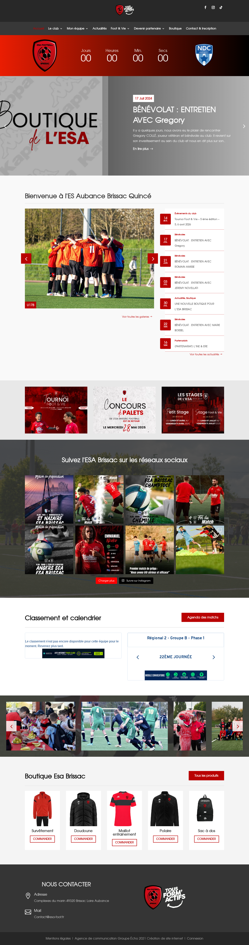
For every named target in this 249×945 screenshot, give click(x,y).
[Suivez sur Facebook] (205, 7)
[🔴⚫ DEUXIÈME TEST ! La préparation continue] (49, 550)
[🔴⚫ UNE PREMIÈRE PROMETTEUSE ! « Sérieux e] (149, 550)
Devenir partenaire (147, 28)
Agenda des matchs (202, 617)
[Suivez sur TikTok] (221, 7)
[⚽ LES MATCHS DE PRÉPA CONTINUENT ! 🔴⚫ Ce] (149, 499)
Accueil (38, 28)
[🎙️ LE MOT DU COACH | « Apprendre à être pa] (200, 499)
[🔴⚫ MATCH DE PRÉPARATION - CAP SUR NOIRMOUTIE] (49, 499)
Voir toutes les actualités (204, 354)
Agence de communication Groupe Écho (106, 938)
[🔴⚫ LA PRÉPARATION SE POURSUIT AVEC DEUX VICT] (99, 499)
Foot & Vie (118, 28)
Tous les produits (206, 775)
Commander (42, 838)
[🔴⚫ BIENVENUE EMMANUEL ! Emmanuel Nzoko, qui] (99, 550)
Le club (53, 28)
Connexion (195, 938)
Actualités (100, 28)
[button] (244, 126)
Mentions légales (59, 938)
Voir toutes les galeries (135, 316)
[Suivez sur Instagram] (213, 7)
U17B (30, 305)
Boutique (175, 28)
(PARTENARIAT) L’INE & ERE (191, 346)
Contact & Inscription (201, 28)
